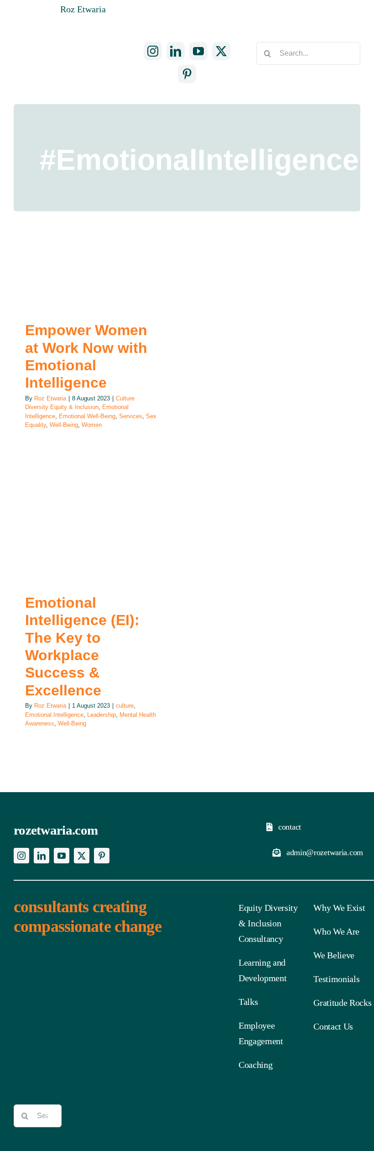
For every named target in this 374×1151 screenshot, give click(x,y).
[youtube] (198, 51)
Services (130, 416)
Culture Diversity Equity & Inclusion (76, 292)
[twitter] (221, 51)
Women (92, 424)
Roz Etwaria (50, 398)
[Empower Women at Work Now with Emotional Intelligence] (91, 271)
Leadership (132, 565)
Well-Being (64, 424)
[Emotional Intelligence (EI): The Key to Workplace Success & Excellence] (91, 530)
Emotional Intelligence (85, 565)
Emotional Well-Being (87, 416)
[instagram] (153, 51)
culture (43, 565)
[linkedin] (175, 51)
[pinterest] (187, 74)
